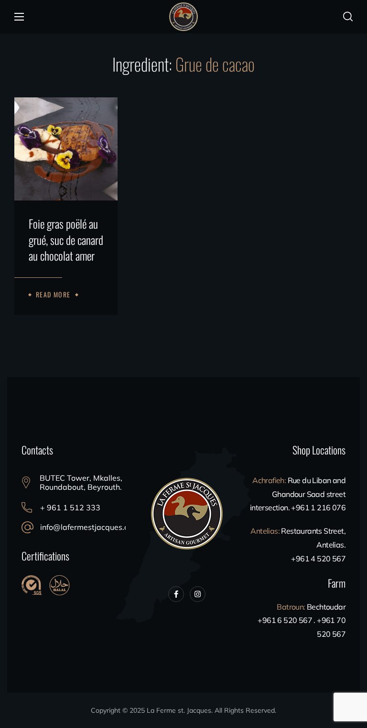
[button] (348, 17)
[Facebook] (176, 594)
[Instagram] (197, 594)
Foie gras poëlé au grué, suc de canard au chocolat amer (66, 240)
